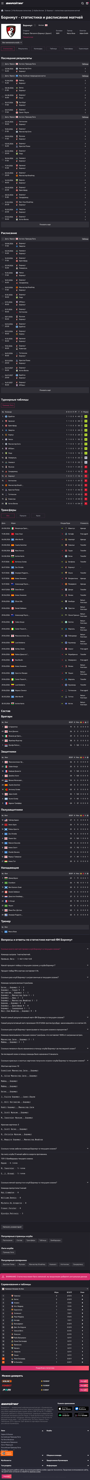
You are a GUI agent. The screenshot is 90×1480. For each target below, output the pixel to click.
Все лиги (4, 1450)
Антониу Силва (21, 562)
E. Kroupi (12, 901)
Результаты (23, 49)
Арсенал (11, 421)
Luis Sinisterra (20, 643)
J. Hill (5, 1102)
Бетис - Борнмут (9, 987)
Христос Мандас (21, 673)
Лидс (10, 453)
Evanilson (12, 883)
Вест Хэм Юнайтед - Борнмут (15, 1011)
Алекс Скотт (12, 848)
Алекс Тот (12, 861)
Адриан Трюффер (15, 803)
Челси (10, 439)
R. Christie (7, 1134)
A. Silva (5, 1076)
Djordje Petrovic (10, 1213)
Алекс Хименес (21, 578)
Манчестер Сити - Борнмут (14, 1039)
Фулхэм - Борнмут (20, 1112)
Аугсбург (56, 1023)
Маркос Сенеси (21, 690)
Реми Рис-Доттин (15, 910)
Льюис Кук (12, 838)
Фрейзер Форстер (15, 741)
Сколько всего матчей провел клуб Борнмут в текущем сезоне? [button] (30, 949)
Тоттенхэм (12, 494)
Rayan (11, 906)
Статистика (8, 49)
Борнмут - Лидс (8, 998)
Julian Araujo (19, 622)
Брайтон (11, 416)
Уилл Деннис (13, 731)
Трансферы (68, 49)
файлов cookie (35, 1472)
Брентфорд (12, 426)
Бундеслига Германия (9, 1442)
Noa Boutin (19, 660)
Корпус (11, 435)
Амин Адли (12, 825)
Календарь (38, 49)
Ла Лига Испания (7, 1440)
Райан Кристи (13, 829)
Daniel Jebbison (20, 608)
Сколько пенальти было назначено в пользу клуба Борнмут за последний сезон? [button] (38, 1048)
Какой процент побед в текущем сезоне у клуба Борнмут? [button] (28, 965)
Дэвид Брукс (13, 878)
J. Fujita (6, 1097)
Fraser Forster (8, 1208)
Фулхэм (11, 467)
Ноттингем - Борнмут (11, 993)
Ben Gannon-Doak (15, 887)
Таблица (53, 49)
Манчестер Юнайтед (37, 1264)
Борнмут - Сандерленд (12, 1008)
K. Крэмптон (13, 727)
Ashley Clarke (20, 649)
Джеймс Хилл (14, 776)
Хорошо (6, 1476)
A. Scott (5, 1112)
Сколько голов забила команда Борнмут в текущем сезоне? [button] (29, 1148)
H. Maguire (6, 1140)
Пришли (23, 516)
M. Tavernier (7, 1118)
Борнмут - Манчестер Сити (14, 995)
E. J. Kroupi (7, 1173)
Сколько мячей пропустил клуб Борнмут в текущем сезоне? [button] (29, 1182)
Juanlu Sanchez (21, 545)
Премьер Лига (30, 64)
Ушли (38, 516)
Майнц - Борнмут (9, 1042)
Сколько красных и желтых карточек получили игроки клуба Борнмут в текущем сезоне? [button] (43, 1060)
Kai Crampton (7, 1192)
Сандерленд (12, 471)
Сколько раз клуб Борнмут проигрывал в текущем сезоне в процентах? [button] (34, 1029)
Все (7, 516)
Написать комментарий (12, 1227)
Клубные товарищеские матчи (34, 76)
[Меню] (2, 3)
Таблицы (43, 1240)
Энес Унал (19, 534)
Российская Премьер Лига (11, 1448)
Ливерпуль (12, 458)
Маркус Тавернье (14, 857)
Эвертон (11, 430)
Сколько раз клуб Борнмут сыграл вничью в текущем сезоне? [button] (30, 977)
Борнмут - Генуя (9, 990)
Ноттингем (12, 481)
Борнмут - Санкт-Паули (23, 1097)
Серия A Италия (7, 1434)
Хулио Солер (13, 799)
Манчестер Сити (14, 444)
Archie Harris (19, 556)
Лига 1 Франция (7, 1445)
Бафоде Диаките (15, 771)
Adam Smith (84, 33)
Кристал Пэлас (14, 490)
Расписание (7, 1240)
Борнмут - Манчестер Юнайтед (16, 1000)
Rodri (4, 1107)
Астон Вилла (13, 504)
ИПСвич (11, 449)
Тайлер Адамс (13, 820)
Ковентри (12, 499)
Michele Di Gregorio (11, 1203)
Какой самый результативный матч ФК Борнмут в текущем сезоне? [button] (32, 1017)
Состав (19, 1240)
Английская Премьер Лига (11, 1437)
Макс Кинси (19, 551)
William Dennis (8, 1198)
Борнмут (11, 476)
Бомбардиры (55, 1240)
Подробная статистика (45, 1368)
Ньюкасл (11, 462)
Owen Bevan (19, 590)
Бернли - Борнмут (10, 1003)
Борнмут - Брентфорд (11, 1006)
